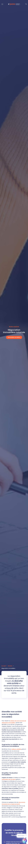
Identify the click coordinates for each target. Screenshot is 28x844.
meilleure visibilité (16, 749)
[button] (14, 4)
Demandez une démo (14, 337)
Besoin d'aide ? (21, 835)
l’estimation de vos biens (9, 779)
